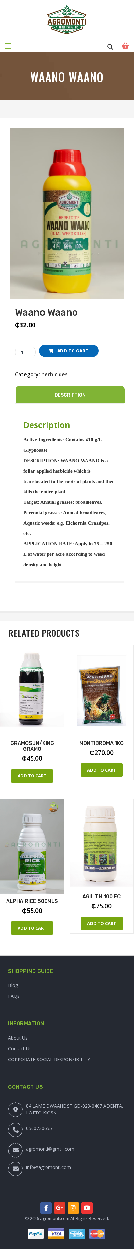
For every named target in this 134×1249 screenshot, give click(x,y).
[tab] (70, 394)
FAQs (14, 996)
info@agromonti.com (48, 1167)
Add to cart (73, 350)
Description (70, 395)
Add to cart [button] (32, 776)
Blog (13, 985)
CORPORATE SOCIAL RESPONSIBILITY (49, 1059)
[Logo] (67, 19)
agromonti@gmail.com (50, 1149)
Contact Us (20, 1049)
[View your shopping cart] (126, 45)
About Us (18, 1038)
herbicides (54, 374)
